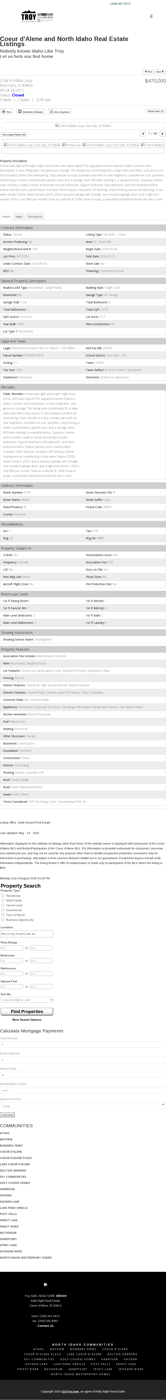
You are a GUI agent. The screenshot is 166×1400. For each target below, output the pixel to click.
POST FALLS (8, 1214)
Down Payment (10, 1053)
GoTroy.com (70, 1391)
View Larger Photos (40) (14, 134)
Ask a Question (61, 112)
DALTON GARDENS (13, 1170)
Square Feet (9, 981)
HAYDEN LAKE (9, 1201)
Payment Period (10, 1099)
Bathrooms (8, 968)
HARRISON (7, 1189)
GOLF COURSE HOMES (15, 1183)
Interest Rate (8, 1069)
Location (7, 927)
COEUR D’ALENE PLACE (16, 1158)
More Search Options (27, 1019)
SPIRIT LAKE (8, 1245)
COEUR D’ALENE (11, 1152)
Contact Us (45, 1325)
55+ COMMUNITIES (13, 1177)
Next (159, 72)
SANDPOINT (8, 1239)
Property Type (10, 890)
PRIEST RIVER (9, 1226)
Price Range (9, 942)
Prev (149, 72)
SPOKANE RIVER (11, 1251)
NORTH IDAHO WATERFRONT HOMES (26, 1257)
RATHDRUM (8, 1233)
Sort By (6, 994)
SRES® (61, 1295)
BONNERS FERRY (11, 1145)
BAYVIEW (6, 1139)
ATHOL (5, 1133)
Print (8, 112)
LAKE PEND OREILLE (14, 1208)
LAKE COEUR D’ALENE (15, 1164)
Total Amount (9, 1038)
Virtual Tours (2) (156, 111)
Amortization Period (13, 1084)
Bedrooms (8, 955)
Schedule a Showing (32, 112)
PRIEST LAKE (9, 1220)
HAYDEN (6, 1195)
